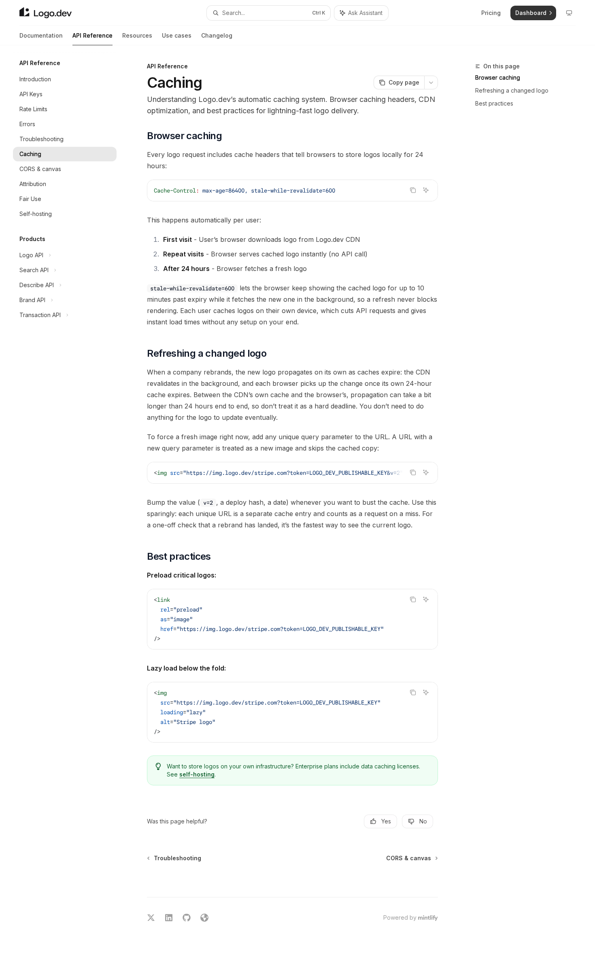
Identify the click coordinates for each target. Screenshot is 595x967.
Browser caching (497, 77)
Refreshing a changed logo (511, 90)
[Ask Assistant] (426, 190)
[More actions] (431, 82)
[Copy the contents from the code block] (413, 190)
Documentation (41, 35)
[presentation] (292, 472)
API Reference (92, 35)
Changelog (216, 35)
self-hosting (197, 774)
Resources (137, 35)
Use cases (176, 35)
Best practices (494, 103)
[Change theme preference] (569, 12)
